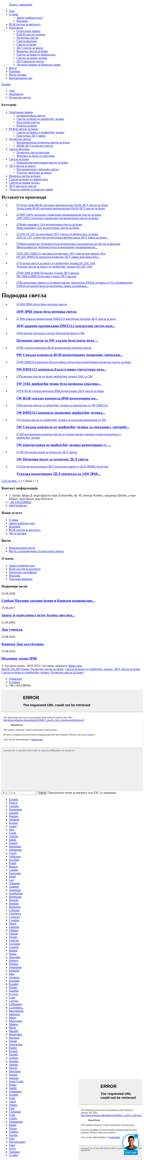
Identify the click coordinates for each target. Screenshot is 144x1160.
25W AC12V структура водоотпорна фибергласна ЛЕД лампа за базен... (62, 237)
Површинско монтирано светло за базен (42, 162)
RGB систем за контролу (25, 24)
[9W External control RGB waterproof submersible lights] (54, 347)
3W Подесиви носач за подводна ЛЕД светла (52, 459)
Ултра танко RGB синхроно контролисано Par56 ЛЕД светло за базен (60, 208)
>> (20, 480)
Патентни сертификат (23, 572)
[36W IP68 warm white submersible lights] (41, 304)
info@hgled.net (18, 505)
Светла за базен (26, 44)
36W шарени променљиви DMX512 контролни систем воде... (65, 326)
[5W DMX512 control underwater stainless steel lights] (62, 405)
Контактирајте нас (20, 78)
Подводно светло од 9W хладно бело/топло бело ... (57, 340)
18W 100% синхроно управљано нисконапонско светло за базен (57, 218)
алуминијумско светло (30, 115)
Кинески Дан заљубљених (23, 644)
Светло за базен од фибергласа (36, 54)
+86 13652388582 (20, 502)
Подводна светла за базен (47, 669)
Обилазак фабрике (21, 579)
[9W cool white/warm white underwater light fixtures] (50, 333)
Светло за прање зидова (31, 57)
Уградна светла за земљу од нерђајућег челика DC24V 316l (54, 266)
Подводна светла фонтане (33, 152)
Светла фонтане (26, 41)
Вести (13, 68)
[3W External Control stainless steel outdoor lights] (61, 419)
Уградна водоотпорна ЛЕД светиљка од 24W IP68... (58, 474)
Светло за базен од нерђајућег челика (40, 132)
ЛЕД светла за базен (127, 669)
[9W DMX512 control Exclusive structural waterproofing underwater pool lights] (73, 362)
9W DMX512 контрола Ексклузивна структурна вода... (61, 369)
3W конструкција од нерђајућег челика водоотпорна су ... (63, 445)
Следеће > (12, 480)
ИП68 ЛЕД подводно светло (34, 145)
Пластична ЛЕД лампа (31, 135)
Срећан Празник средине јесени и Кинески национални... (48, 601)
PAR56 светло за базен (30, 34)
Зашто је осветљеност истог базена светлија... (38, 615)
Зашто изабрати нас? (29, 17)
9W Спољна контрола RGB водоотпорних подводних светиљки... (69, 355)
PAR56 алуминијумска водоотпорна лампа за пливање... (52, 286)
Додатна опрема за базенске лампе (38, 64)
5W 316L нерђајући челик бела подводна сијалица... (58, 384)
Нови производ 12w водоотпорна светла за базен (47, 227)
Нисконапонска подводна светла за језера (43, 142)
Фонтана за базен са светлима (35, 155)
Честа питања (17, 74)
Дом (11, 10)
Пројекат (14, 71)
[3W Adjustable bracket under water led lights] (46, 452)
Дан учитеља (12, 629)
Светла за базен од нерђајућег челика (40, 118)
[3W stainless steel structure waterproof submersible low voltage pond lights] (75, 437)
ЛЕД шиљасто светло (30, 61)
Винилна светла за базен (32, 51)
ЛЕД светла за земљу (30, 47)
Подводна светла (27, 37)
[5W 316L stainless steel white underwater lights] (54, 376)
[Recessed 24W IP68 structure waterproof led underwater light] (62, 466)
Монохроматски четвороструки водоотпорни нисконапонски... (57, 247)
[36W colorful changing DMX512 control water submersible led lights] (66, 318)
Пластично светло (28, 122)
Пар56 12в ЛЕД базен (15, 669)
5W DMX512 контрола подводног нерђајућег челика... (60, 413)
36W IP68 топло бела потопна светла (46, 311)
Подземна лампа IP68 (19, 658)
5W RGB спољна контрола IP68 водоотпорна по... (57, 398)
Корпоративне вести (22, 547)
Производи (16, 27)
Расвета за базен (26, 125)
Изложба (22, 21)
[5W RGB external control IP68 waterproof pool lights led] (60, 391)
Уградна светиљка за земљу (34, 172)
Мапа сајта (75, 665)
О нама (13, 14)
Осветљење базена (28, 31)
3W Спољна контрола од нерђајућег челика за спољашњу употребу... (72, 427)
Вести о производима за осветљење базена (36, 551)
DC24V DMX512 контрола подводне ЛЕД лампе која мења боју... (58, 256)
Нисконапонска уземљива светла (37, 169)
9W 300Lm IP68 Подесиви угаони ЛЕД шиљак (46, 276)
